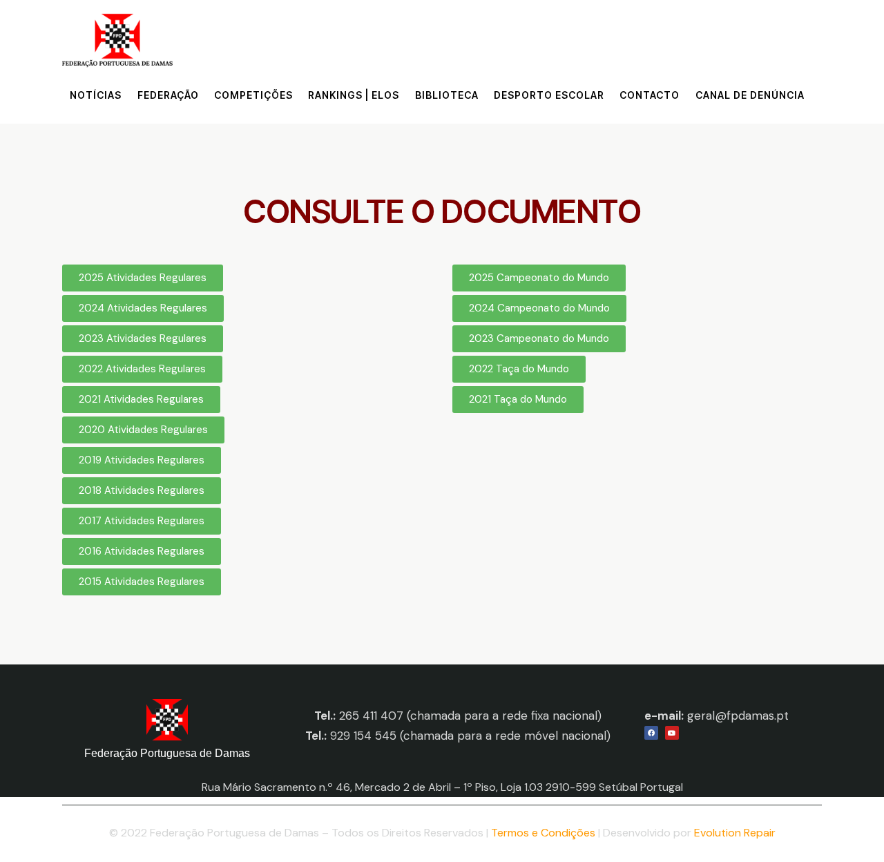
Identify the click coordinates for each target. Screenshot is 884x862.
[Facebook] (651, 733)
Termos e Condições (543, 832)
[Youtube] (672, 733)
